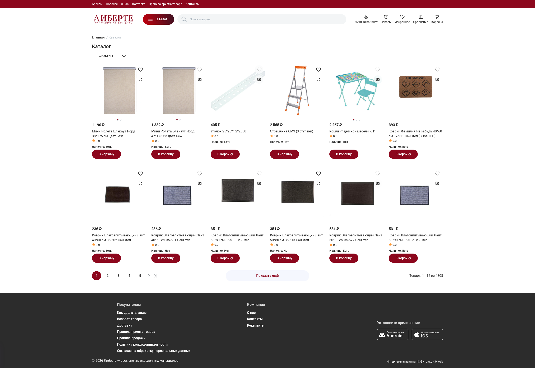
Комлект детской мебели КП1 (352, 131)
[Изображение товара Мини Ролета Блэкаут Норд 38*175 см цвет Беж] (119, 91)
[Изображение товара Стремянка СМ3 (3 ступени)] (297, 91)
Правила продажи (131, 338)
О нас (125, 4)
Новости (112, 4)
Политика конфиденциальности (142, 344)
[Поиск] (184, 19)
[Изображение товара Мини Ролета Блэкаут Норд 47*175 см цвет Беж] (178, 91)
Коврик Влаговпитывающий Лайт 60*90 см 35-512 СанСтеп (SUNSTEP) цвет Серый (415, 237)
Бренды (97, 4)
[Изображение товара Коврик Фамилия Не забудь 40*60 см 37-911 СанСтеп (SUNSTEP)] (416, 91)
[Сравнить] (140, 79)
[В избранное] (140, 69)
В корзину (106, 154)
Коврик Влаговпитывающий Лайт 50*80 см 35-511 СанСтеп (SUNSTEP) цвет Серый (237, 237)
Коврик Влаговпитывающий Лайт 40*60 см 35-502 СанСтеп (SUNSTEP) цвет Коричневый (118, 237)
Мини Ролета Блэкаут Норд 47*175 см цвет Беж (173, 133)
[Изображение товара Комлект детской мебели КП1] (356, 91)
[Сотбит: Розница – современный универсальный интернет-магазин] (113, 19)
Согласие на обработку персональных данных (153, 351)
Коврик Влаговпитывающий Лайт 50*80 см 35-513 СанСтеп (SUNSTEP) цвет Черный (296, 237)
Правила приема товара (165, 4)
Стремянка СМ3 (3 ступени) (291, 131)
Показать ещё (267, 276)
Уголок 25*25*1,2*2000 (228, 131)
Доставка (138, 4)
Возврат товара (129, 319)
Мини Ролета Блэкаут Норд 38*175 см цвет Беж (113, 133)
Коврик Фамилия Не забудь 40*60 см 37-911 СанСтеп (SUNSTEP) (415, 133)
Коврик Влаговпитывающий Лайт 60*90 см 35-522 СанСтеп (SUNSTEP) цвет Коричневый (355, 237)
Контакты (192, 4)
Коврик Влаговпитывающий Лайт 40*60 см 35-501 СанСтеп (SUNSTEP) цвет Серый (177, 237)
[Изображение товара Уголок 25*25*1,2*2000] (238, 91)
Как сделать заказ (131, 313)
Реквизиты (256, 325)
